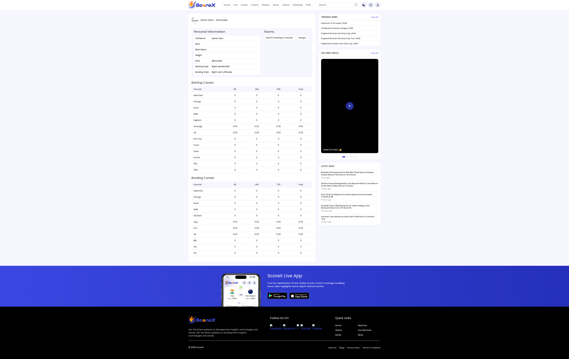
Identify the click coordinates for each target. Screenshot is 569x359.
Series (244, 4)
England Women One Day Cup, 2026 (338, 33)
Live (236, 4)
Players (266, 4)
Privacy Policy (353, 347)
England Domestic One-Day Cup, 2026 (339, 43)
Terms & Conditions (372, 347)
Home (227, 4)
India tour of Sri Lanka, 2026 (334, 23)
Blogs (342, 347)
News (276, 4)
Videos (286, 4)
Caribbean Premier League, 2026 (337, 28)
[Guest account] (378, 5)
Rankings (298, 4)
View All (374, 17)
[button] (371, 5)
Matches (362, 325)
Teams (255, 4)
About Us (332, 347)
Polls (308, 4)
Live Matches (364, 330)
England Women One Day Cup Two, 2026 (340, 38)
